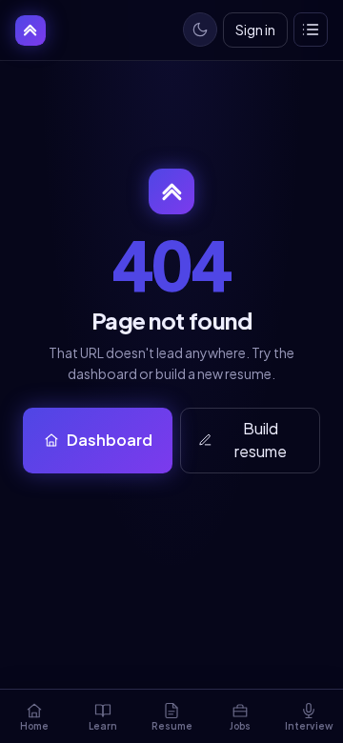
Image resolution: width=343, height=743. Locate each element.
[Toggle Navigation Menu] (310, 29)
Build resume (260, 439)
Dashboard (109, 440)
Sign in (255, 29)
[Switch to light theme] (200, 29)
